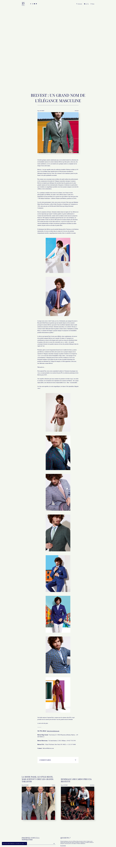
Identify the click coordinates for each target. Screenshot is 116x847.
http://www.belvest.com (53, 731)
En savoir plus (63, 845)
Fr (86, 3)
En (88, 3)
